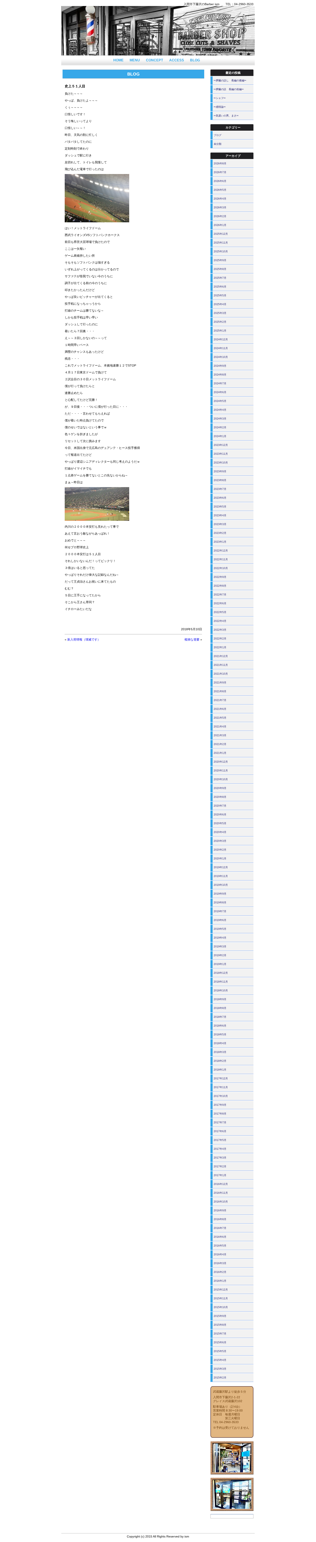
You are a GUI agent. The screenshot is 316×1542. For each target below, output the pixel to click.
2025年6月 (220, 286)
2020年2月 (220, 849)
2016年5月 (220, 1245)
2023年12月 (221, 445)
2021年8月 (220, 691)
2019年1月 (220, 964)
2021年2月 (220, 744)
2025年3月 (220, 313)
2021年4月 (220, 726)
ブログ (217, 135)
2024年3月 (220, 418)
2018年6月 (220, 1025)
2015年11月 (221, 1298)
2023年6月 (220, 497)
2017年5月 (220, 1140)
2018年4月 (220, 1043)
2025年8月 (220, 269)
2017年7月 (220, 1122)
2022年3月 (220, 629)
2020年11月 (221, 770)
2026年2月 (220, 216)
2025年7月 (220, 277)
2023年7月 (220, 489)
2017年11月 (221, 1087)
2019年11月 (221, 876)
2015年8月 (220, 1324)
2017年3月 (220, 1157)
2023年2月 (220, 533)
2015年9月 (220, 1316)
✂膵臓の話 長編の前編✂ (229, 89)
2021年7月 (220, 700)
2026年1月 (220, 225)
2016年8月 (220, 1219)
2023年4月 (220, 515)
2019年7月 (220, 911)
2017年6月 (220, 1131)
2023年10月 (221, 462)
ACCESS (176, 60)
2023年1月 (220, 541)
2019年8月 (220, 902)
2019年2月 (220, 955)
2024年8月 (220, 374)
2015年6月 (220, 1342)
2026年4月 (220, 198)
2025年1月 (220, 330)
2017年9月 (220, 1104)
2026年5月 (220, 189)
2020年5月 (220, 823)
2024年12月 (221, 339)
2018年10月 (221, 990)
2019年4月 (220, 937)
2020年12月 (221, 761)
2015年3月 (220, 1368)
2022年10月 (221, 568)
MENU (135, 60)
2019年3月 (220, 946)
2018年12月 (221, 972)
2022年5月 (220, 612)
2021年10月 (221, 673)
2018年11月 (221, 981)
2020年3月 (220, 840)
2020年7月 (220, 805)
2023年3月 (220, 524)
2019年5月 (220, 928)
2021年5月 (220, 717)
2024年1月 (220, 436)
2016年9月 (220, 1210)
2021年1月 (220, 752)
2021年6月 (220, 708)
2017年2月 (220, 1166)
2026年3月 (220, 207)
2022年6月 (220, 603)
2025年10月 (221, 251)
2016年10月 (221, 1201)
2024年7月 (220, 383)
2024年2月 (220, 427)
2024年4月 (220, 409)
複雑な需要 (191, 639)
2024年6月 (220, 392)
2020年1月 (220, 858)
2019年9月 (220, 893)
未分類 (217, 143)
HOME (118, 60)
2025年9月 (220, 260)
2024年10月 (221, 357)
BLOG (195, 60)
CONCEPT (154, 60)
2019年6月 (220, 920)
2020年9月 (220, 788)
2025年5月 (220, 295)
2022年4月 (220, 621)
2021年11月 (221, 664)
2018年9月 (220, 999)
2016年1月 (220, 1280)
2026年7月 (220, 172)
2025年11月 (221, 242)
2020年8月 (220, 796)
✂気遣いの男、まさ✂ (226, 115)
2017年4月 (220, 1148)
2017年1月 (220, 1175)
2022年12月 (221, 550)
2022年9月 (220, 577)
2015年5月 (220, 1351)
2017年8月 (220, 1113)
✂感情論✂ (220, 106)
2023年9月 (220, 471)
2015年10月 (221, 1307)
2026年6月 (220, 181)
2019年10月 (221, 884)
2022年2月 (220, 638)
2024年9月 (220, 365)
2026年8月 (220, 163)
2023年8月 (220, 480)
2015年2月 (220, 1377)
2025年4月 (220, 304)
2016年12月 (221, 1184)
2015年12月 (221, 1289)
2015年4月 (220, 1360)
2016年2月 (220, 1272)
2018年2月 (220, 1060)
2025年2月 (220, 321)
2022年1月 (220, 647)
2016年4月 (220, 1254)
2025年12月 (221, 233)
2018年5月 (220, 1034)
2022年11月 (221, 559)
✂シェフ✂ (220, 98)
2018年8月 (220, 1008)
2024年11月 (221, 348)
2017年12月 (221, 1078)
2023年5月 (220, 506)
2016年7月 (220, 1228)
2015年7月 (220, 1333)
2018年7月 (220, 1016)
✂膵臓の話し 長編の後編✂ (230, 80)
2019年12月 (221, 867)
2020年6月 (220, 814)
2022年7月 (220, 594)
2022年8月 (220, 585)
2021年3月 (220, 735)
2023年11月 (221, 453)
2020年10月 (221, 779)
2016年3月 (220, 1263)
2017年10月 (221, 1096)
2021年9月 (220, 682)
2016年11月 (221, 1192)
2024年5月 (220, 401)
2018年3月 (220, 1052)
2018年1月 (220, 1069)
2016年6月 (220, 1236)
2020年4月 (220, 832)
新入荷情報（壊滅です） (83, 639)
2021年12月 (221, 656)
